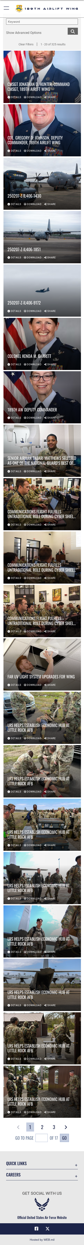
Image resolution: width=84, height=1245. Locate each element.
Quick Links (16, 1163)
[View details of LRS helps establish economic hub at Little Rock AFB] (42, 718)
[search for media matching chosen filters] (73, 31)
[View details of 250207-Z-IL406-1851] (42, 237)
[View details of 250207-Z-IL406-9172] (42, 291)
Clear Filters (26, 44)
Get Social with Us (42, 1193)
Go (64, 1138)
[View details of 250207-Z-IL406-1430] (42, 184)
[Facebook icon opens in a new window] (36, 1229)
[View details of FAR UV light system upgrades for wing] (42, 664)
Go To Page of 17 (36, 1138)
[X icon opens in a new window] (47, 1229)
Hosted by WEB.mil (42, 1239)
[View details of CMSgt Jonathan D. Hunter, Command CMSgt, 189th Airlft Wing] (42, 77)
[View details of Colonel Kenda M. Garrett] (42, 344)
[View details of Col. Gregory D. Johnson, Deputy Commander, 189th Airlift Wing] (42, 130)
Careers (13, 1175)
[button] (6, 8)
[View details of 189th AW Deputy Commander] (42, 397)
